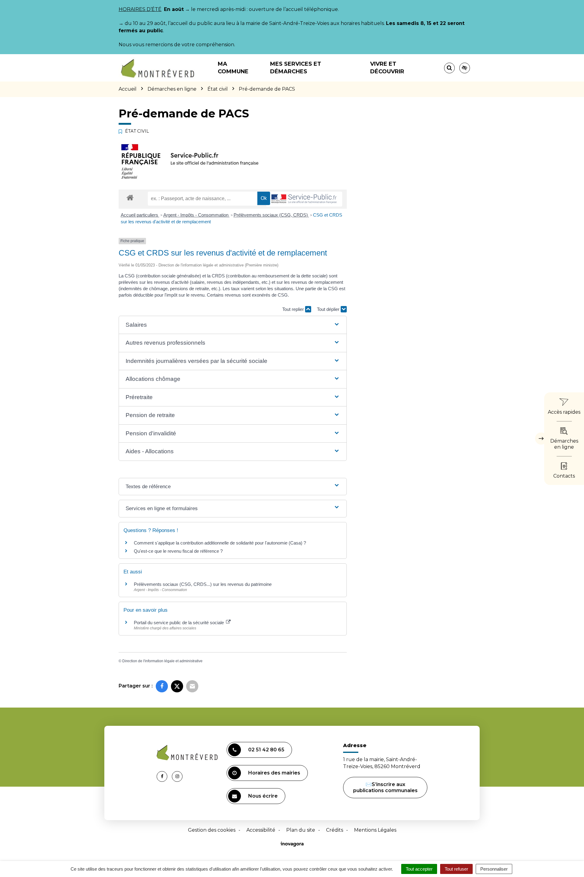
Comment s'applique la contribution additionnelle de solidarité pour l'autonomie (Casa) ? (220, 542)
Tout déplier (329, 309)
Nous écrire (263, 796)
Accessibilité (260, 830)
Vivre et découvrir (387, 68)
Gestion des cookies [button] (211, 830)
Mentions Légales (375, 830)
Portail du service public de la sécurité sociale (179, 622)
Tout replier (293, 309)
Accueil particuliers (140, 215)
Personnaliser (494, 869)
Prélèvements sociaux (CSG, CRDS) (271, 215)
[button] (232, 325)
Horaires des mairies (274, 773)
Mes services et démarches (295, 68)
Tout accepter (419, 869)
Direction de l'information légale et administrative (162, 661)
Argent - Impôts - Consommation (196, 215)
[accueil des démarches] (130, 197)
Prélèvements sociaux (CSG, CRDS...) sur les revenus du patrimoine (203, 584)
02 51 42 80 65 (266, 750)
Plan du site (300, 830)
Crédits (334, 830)
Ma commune (233, 68)
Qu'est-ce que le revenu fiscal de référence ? (178, 551)
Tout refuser (456, 869)
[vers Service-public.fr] (304, 199)
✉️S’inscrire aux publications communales (385, 787)
